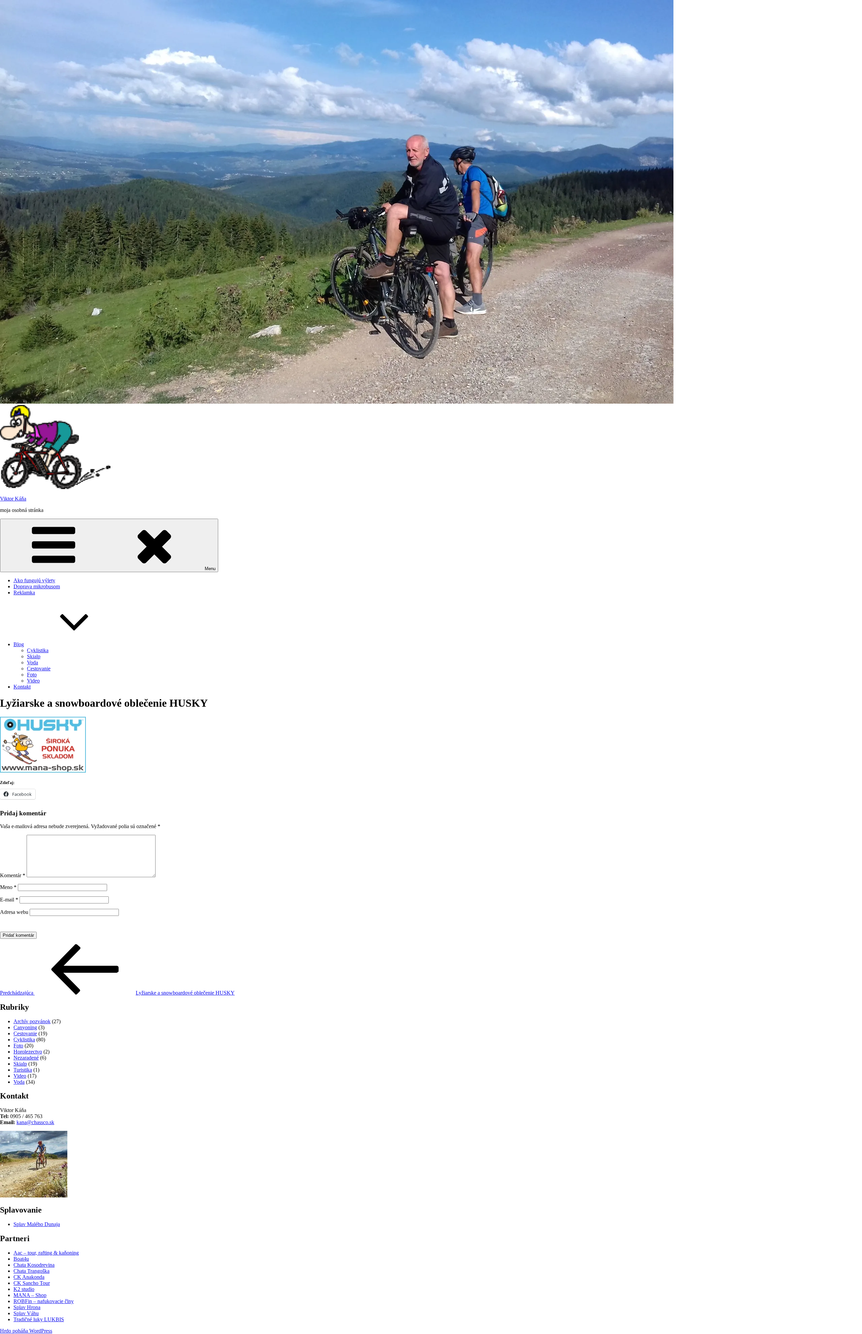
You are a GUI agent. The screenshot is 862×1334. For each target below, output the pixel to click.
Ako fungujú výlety (34, 580)
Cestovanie (39, 668)
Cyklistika (37, 650)
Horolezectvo (27, 1051)
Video (33, 680)
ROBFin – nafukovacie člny (43, 1301)
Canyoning (25, 1027)
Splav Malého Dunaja (36, 1224)
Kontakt (22, 687)
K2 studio (23, 1289)
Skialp (33, 656)
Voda (32, 662)
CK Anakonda (28, 1277)
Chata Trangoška (31, 1271)
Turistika (22, 1070)
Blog (18, 644)
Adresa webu (14, 912)
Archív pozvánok (32, 1021)
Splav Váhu (26, 1313)
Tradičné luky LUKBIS (38, 1319)
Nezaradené (26, 1058)
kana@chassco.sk (35, 1122)
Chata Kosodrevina (34, 1265)
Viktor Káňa (13, 499)
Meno (8, 887)
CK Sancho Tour (31, 1283)
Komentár (12, 875)
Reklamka (24, 592)
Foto (32, 674)
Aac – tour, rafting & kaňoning (46, 1253)
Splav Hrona (26, 1307)
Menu (210, 568)
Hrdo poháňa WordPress (26, 1331)
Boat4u (21, 1259)
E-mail (9, 899)
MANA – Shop (29, 1295)
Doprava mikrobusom (36, 586)
